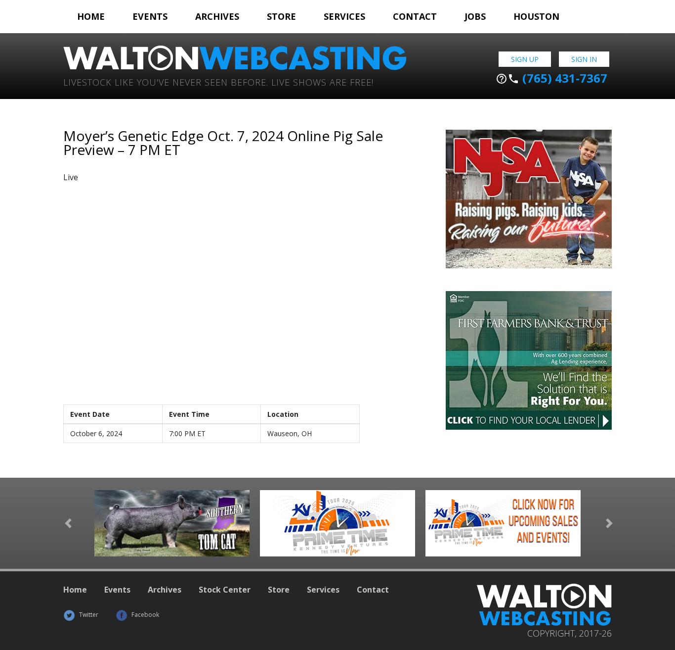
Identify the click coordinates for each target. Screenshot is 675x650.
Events (150, 16)
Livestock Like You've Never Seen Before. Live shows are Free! (218, 81)
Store (281, 16)
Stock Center (225, 589)
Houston (536, 16)
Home (91, 16)
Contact (415, 16)
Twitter (88, 614)
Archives (217, 16)
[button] (68, 523)
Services (344, 16)
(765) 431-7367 (551, 78)
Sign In (584, 59)
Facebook (144, 614)
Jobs (475, 16)
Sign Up (525, 59)
